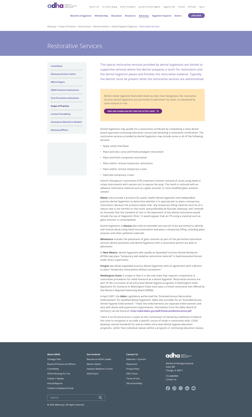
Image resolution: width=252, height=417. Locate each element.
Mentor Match (94, 364)
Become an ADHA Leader (99, 359)
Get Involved (93, 354)
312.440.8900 (172, 376)
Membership (101, 15)
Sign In (202, 7)
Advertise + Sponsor (136, 359)
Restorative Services (149, 26)
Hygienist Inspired (161, 15)
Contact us (171, 379)
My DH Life (94, 7)
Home (62, 5)
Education (116, 15)
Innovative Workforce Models (66, 122)
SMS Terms (132, 373)
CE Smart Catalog (109, 7)
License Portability (61, 114)
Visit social (168, 388)
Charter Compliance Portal (60, 388)
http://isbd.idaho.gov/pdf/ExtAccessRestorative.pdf (161, 310)
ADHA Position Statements (65, 90)
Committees (53, 368)
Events (178, 15)
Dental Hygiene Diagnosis (124, 26)
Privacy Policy (132, 368)
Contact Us (132, 354)
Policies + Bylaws (55, 378)
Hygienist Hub (169, 7)
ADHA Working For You (58, 373)
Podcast (181, 7)
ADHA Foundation (127, 7)
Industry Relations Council (99, 368)
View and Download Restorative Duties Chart (131, 111)
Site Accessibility (134, 383)
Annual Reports (55, 383)
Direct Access (84, 26)
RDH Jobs (192, 7)
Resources (130, 15)
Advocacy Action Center (63, 74)
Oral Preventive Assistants (65, 98)
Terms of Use (133, 378)
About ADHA (53, 354)
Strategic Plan (54, 359)
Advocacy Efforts (59, 130)
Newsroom (131, 364)
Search (100, 397)
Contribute (56, 66)
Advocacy (144, 15)
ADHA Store (92, 373)
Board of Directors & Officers (61, 364)
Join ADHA (196, 15)
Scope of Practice (67, 26)
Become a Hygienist (80, 15)
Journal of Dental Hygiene (149, 7)
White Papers (58, 82)
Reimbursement (101, 26)
